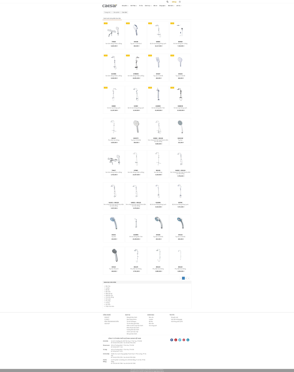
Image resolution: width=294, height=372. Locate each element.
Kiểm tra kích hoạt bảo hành (135, 325)
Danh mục (147, 5)
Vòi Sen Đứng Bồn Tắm (158, 108)
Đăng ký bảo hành (132, 317)
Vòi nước (108, 299)
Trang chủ (107, 12)
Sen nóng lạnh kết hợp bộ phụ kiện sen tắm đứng (158, 140)
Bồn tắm (108, 291)
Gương (108, 302)
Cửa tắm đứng (110, 297)
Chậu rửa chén (110, 306)
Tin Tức (141, 5)
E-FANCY (107, 319)
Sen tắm (108, 304)
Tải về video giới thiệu (133, 323)
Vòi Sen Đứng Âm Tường (180, 43)
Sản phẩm (124, 5)
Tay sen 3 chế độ (158, 76)
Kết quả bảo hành (132, 334)
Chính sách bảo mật (132, 332)
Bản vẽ (155, 5)
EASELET (107, 317)
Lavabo (108, 288)
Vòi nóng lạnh (153, 325)
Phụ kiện (108, 301)
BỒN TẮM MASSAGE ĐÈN (112, 321)
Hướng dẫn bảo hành (133, 329)
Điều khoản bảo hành (133, 327)
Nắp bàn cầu (109, 295)
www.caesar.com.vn (158, 371)
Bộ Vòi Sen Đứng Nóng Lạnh (158, 43)
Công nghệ (162, 5)
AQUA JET (107, 323)
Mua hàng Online (132, 319)
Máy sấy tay (109, 293)
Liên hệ (178, 5)
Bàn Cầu (108, 286)
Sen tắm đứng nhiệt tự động (114, 43)
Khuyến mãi (174, 317)
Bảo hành (170, 5)
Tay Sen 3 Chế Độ (136, 140)
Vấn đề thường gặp (176, 319)
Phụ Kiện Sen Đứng (113, 140)
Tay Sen (180, 140)
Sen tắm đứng (158, 172)
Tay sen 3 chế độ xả (135, 43)
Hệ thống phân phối (177, 321)
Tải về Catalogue (131, 321)
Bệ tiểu (108, 290)
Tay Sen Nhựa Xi (113, 269)
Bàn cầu (151, 317)
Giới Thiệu (133, 5)
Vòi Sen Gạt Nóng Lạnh (113, 108)
